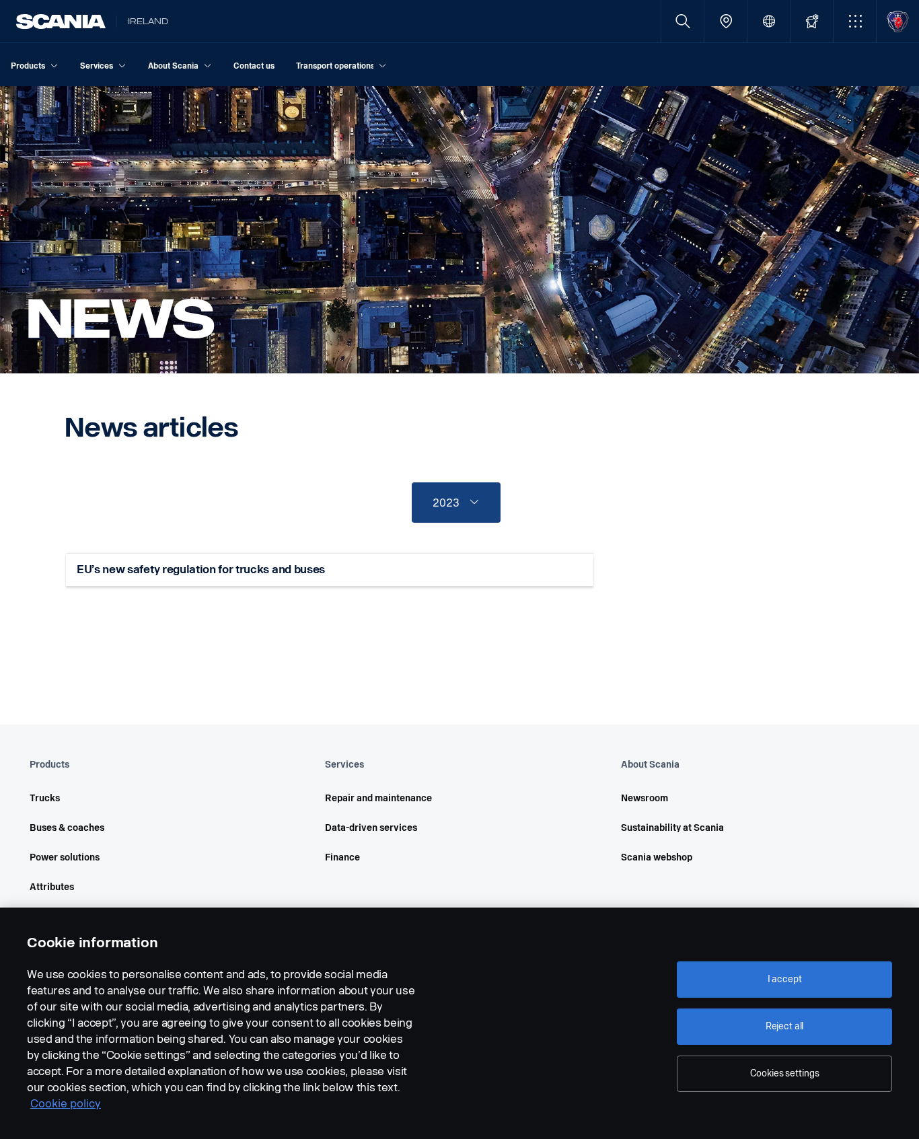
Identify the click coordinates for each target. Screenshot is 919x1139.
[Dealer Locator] (725, 21)
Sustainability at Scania (672, 828)
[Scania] (61, 21)
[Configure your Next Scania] (812, 21)
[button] (855, 21)
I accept (785, 979)
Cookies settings (784, 1073)
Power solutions (65, 857)
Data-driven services (371, 828)
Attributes (52, 887)
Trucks (45, 798)
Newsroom (644, 798)
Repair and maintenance (378, 798)
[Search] (682, 21)
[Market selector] (768, 21)
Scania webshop (656, 857)
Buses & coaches (67, 828)
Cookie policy (65, 1103)
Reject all (785, 1026)
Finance (342, 857)
